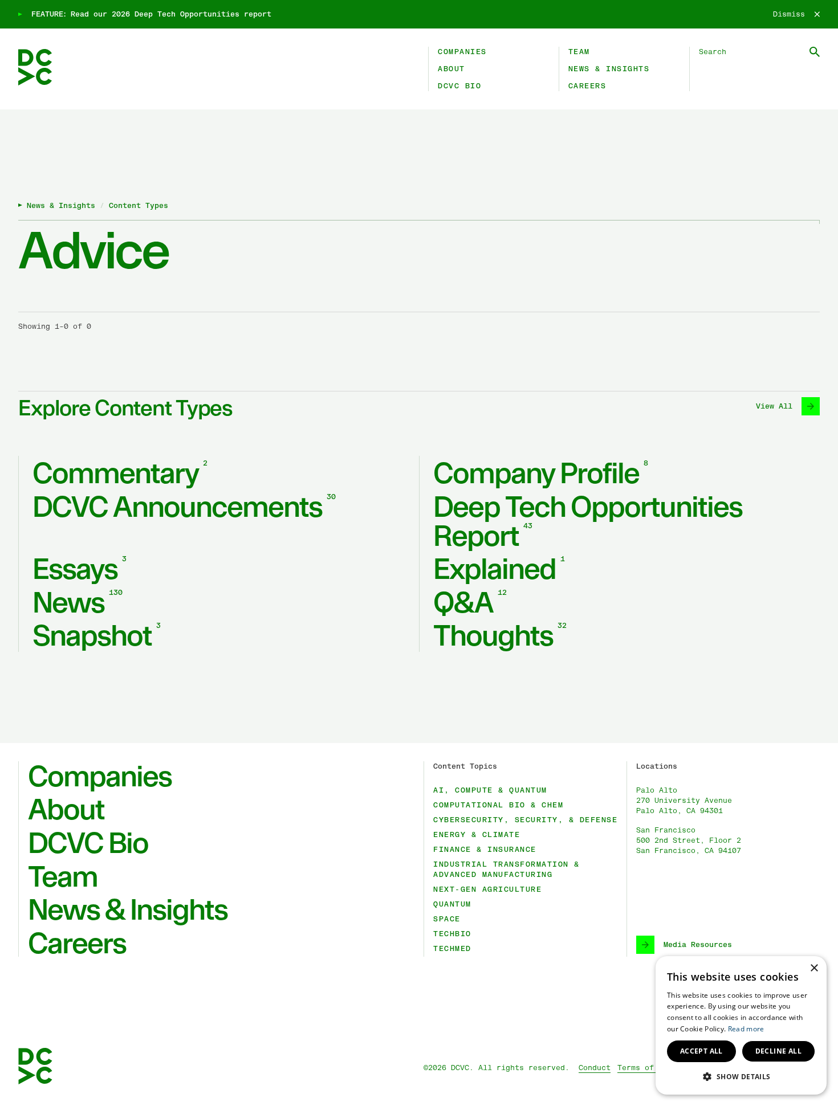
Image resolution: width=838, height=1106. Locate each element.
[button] (741, 1076)
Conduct (595, 1067)
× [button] (813, 968)
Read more (746, 1029)
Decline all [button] (778, 1051)
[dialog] (741, 1025)
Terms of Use (644, 1067)
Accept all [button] (701, 1051)
